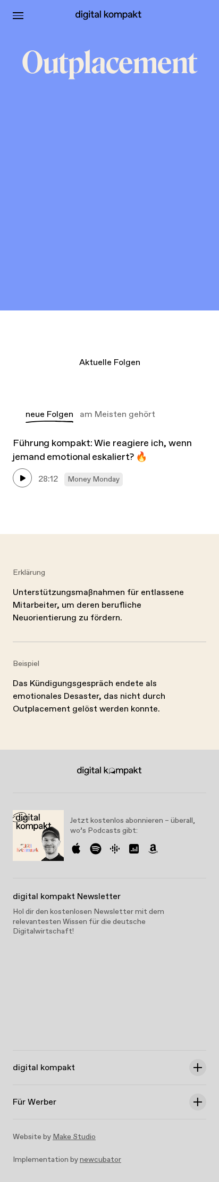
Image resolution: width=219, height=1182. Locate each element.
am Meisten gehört (117, 414)
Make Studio (74, 1137)
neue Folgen (49, 414)
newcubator (100, 1160)
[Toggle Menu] (18, 15)
